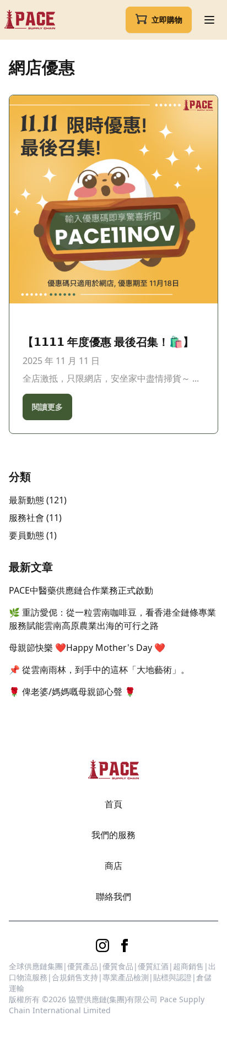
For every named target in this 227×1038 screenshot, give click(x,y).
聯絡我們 (113, 896)
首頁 (113, 804)
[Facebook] (124, 945)
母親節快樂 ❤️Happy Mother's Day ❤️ (87, 648)
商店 (113, 866)
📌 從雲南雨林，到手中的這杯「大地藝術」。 (99, 670)
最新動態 (26, 500)
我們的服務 (113, 835)
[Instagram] (102, 945)
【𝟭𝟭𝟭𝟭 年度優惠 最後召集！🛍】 (108, 341)
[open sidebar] (209, 20)
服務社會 (26, 518)
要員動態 (26, 535)
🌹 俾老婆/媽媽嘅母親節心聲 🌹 (72, 692)
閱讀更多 (47, 406)
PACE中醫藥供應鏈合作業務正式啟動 (81, 590)
